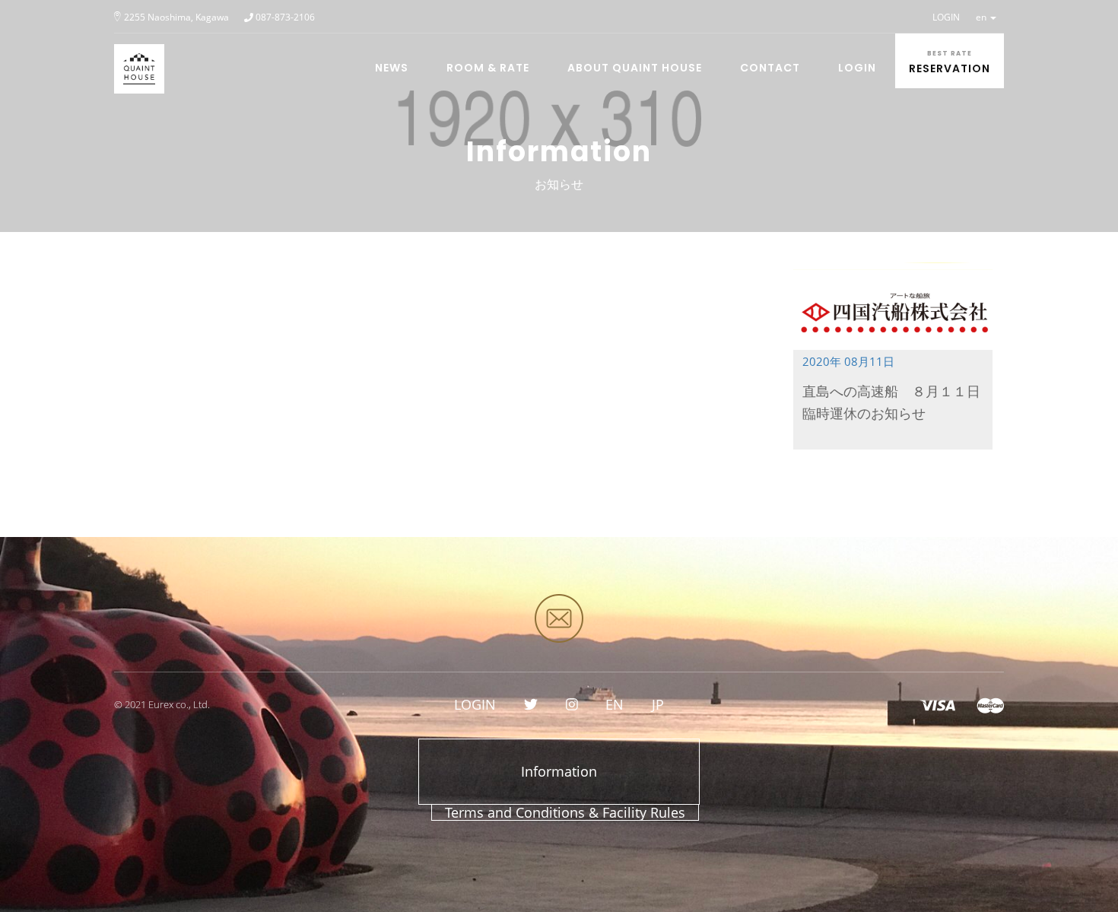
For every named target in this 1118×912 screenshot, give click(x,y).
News (391, 67)
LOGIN (946, 17)
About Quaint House (634, 67)
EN (614, 704)
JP (658, 704)
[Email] (559, 618)
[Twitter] (531, 704)
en (982, 17)
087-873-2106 (285, 17)
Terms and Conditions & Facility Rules (565, 812)
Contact (770, 67)
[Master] (990, 704)
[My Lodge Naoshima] (133, 52)
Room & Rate (487, 67)
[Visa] (937, 704)
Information (559, 771)
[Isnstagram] (572, 704)
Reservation (949, 62)
